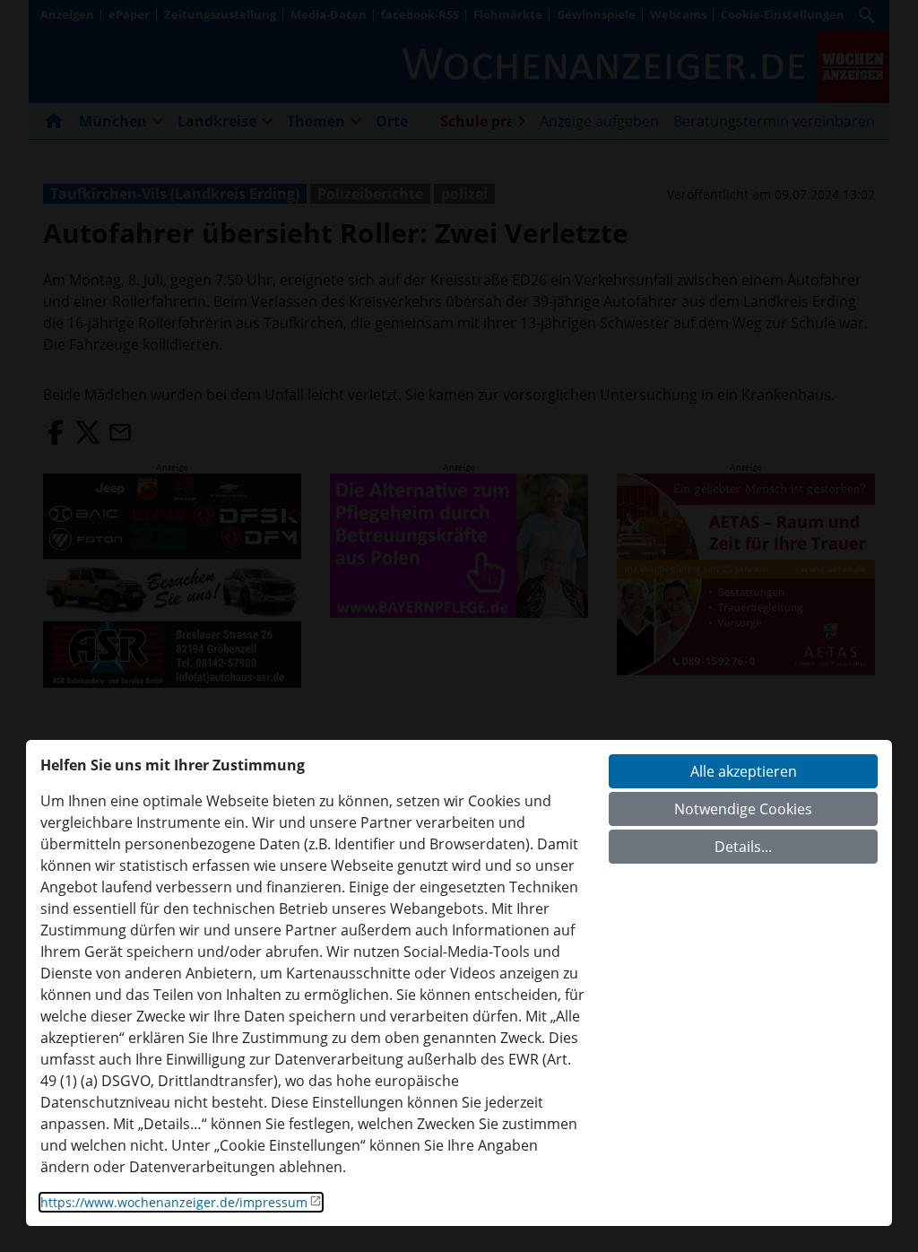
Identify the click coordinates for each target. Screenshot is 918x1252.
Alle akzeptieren (743, 771)
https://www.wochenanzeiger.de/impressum (173, 1202)
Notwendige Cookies (743, 809)
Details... (743, 846)
